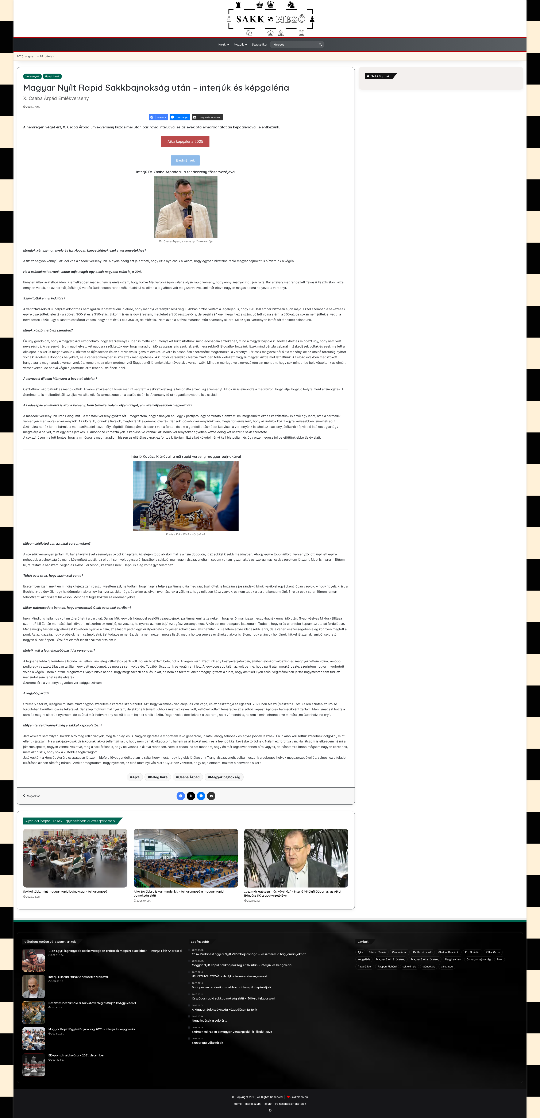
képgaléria (364, 959)
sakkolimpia (409, 966)
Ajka (135, 777)
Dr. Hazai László (422, 952)
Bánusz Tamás (377, 952)
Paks (499, 959)
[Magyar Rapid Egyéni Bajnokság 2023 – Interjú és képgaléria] (33, 1038)
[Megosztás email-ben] (211, 796)
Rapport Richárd (387, 966)
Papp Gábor (365, 966)
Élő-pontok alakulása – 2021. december (76, 1055)
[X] (191, 796)
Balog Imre (159, 777)
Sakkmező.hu (299, 1097)
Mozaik (239, 44)
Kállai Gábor (493, 952)
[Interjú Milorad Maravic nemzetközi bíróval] (33, 986)
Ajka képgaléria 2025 (185, 141)
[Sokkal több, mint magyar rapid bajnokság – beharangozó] (75, 858)
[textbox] (185, 471)
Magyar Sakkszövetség (425, 959)
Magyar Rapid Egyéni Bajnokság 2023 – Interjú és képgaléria (92, 1029)
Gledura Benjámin (448, 952)
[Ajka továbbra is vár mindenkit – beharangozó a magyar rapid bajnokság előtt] (186, 858)
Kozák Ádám (472, 952)
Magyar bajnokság (225, 777)
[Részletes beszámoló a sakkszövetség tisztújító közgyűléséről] (33, 1012)
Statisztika (259, 44)
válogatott (447, 966)
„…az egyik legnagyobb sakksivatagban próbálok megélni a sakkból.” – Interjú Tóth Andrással (115, 951)
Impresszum (253, 1103)
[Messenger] (201, 796)
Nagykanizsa (453, 959)
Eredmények (185, 160)
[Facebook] (181, 796)
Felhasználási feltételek (290, 1103)
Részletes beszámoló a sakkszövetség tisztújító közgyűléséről (92, 1003)
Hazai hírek (52, 76)
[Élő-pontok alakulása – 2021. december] (33, 1064)
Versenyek (32, 76)
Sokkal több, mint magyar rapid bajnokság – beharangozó (65, 891)
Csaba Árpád (189, 777)
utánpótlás (429, 966)
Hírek (222, 44)
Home (238, 1103)
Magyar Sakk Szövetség (390, 959)
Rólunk (267, 1103)
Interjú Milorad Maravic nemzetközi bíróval (78, 977)
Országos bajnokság (479, 959)
